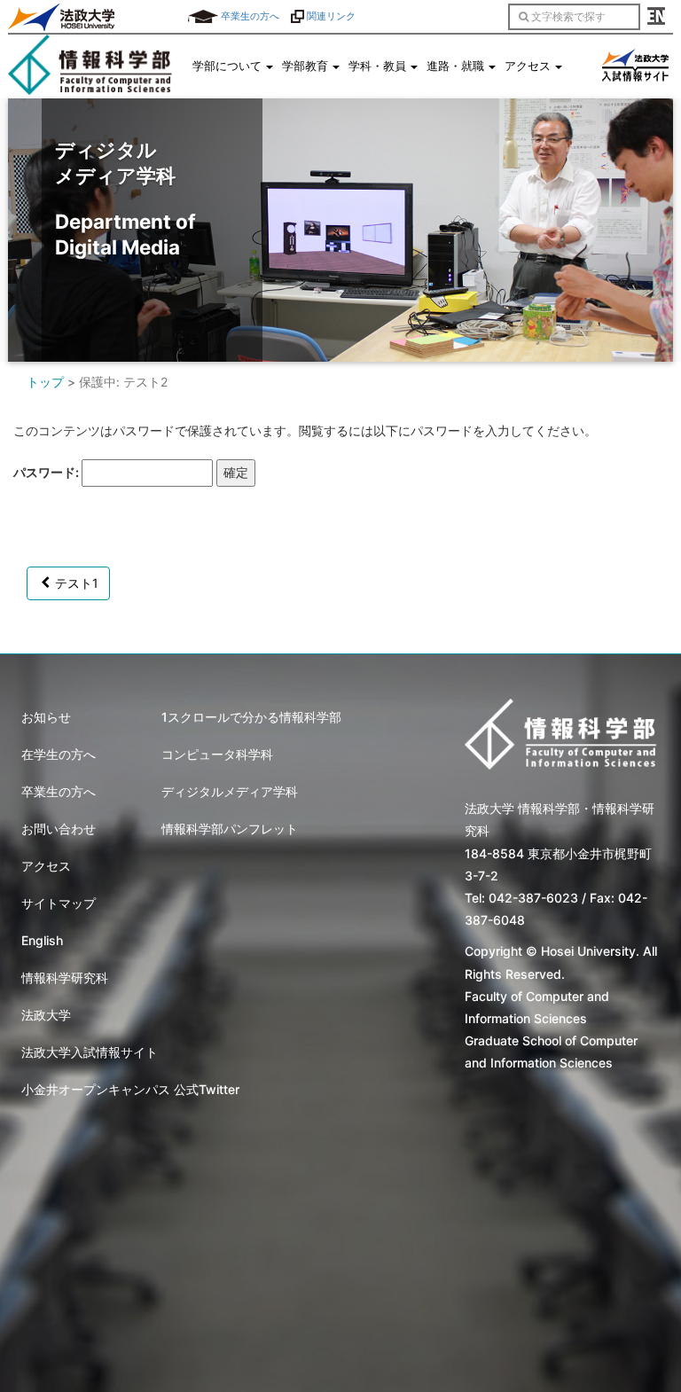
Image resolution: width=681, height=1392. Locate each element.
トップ (45, 381)
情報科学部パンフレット (229, 828)
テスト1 (76, 582)
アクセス (46, 865)
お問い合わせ (58, 828)
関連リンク (330, 16)
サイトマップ (58, 903)
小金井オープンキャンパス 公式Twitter (130, 1089)
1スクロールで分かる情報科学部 (251, 716)
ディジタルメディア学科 (229, 791)
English (42, 940)
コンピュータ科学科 (217, 754)
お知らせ (46, 716)
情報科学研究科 (64, 977)
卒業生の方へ (248, 16)
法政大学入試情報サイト (89, 1052)
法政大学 (46, 1014)
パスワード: (47, 472)
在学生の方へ (58, 754)
